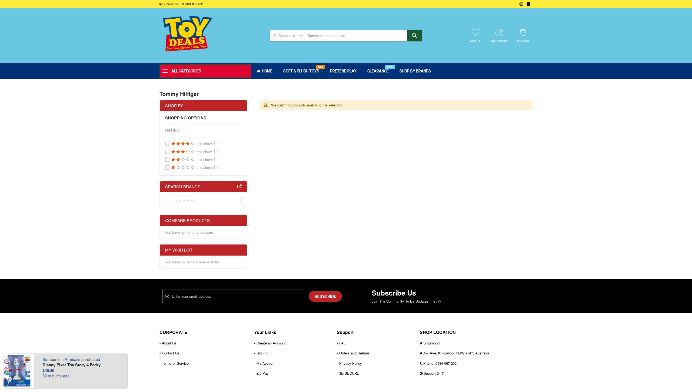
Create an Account (271, 343)
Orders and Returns (354, 353)
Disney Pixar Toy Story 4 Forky (71, 365)
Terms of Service (175, 363)
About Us (169, 343)
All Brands (239, 187)
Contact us (171, 4)
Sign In (262, 353)
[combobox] (363, 35)
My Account (266, 363)
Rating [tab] (172, 130)
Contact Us (170, 353)
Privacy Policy (350, 363)
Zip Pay (263, 373)
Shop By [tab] (174, 105)
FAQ (342, 343)
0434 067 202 (194, 4)
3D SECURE (349, 373)
